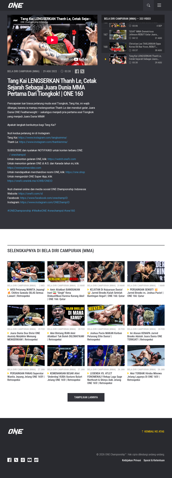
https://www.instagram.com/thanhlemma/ (43, 142)
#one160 (69, 210)
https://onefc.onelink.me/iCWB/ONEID (29, 180)
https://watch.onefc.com (62, 159)
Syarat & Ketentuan (154, 460)
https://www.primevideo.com (24, 167)
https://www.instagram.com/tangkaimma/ (42, 137)
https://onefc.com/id (30, 193)
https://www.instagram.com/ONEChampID (45, 202)
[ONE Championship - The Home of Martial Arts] (15, 5)
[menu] (159, 5)
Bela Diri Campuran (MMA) (120, 18)
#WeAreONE (39, 210)
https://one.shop (75, 172)
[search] (148, 5)
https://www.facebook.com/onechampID (44, 198)
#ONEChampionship (19, 210)
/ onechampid (17, 154)
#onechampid (55, 210)
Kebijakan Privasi (131, 460)
